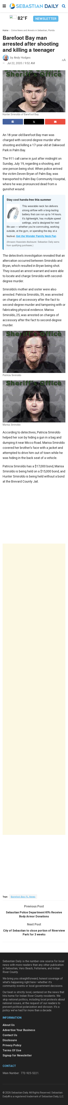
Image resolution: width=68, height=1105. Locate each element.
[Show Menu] (4, 6)
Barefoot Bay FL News (23, 896)
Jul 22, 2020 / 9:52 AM (21, 63)
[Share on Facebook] (13, 121)
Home (5, 30)
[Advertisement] (34, 689)
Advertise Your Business (19, 1030)
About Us (9, 1025)
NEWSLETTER (45, 19)
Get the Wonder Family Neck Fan (36, 236)
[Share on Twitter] (34, 121)
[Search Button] (63, 6)
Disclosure (10, 1040)
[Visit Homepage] (33, 6)
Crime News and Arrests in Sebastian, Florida (33, 30)
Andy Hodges (22, 57)
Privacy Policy (12, 1045)
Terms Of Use (12, 1050)
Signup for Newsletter (17, 1055)
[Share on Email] (55, 121)
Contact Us (10, 1035)
